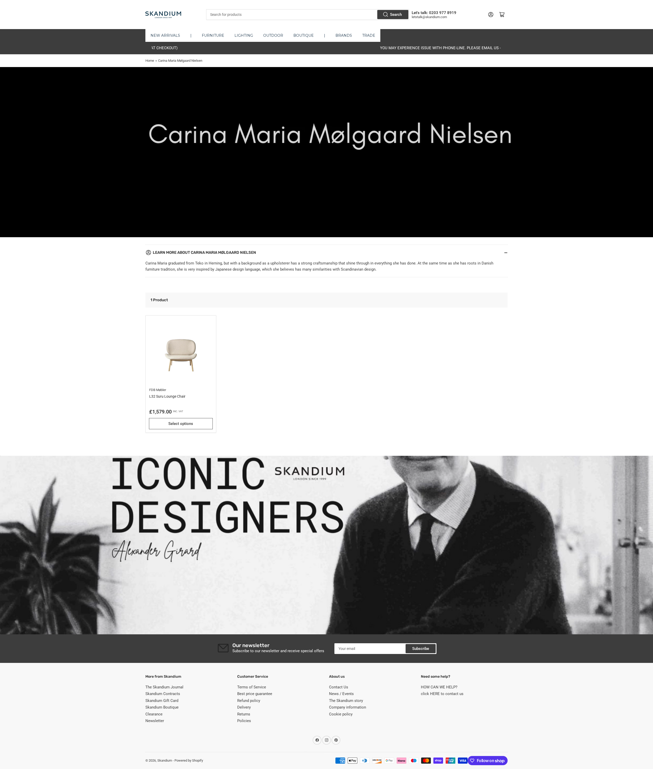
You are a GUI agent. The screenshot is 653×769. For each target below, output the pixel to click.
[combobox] (307, 14)
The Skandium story (346, 700)
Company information (347, 707)
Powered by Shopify (188, 760)
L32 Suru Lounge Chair (167, 396)
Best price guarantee (254, 693)
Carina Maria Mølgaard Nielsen (180, 60)
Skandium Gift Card (161, 700)
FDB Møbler (157, 390)
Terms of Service (251, 687)
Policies (244, 720)
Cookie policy (341, 714)
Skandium (164, 760)
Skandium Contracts (162, 693)
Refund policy (248, 700)
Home (149, 60)
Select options (180, 423)
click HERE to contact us (442, 693)
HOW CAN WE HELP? (439, 687)
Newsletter (154, 720)
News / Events (341, 693)
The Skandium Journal (164, 687)
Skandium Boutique (162, 707)
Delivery (244, 707)
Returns (243, 714)
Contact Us (338, 687)
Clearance (153, 714)
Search (396, 14)
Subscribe (420, 648)
